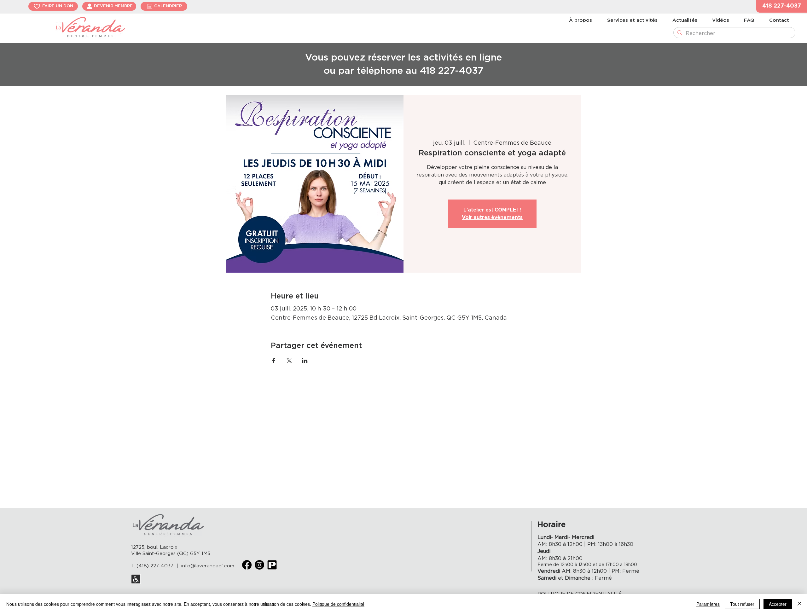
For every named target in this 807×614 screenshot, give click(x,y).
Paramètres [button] (708, 604)
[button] (781, 6)
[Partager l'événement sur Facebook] (274, 360)
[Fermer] (799, 604)
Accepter (778, 604)
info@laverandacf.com (207, 566)
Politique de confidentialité (338, 604)
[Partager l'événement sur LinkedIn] (305, 360)
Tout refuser (742, 604)
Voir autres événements (492, 217)
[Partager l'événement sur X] (289, 360)
